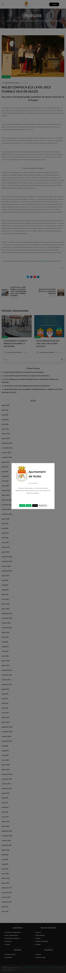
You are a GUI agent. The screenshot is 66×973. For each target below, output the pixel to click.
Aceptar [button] (28, 505)
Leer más (22, 505)
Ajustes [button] (35, 505)
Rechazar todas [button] (42, 505)
